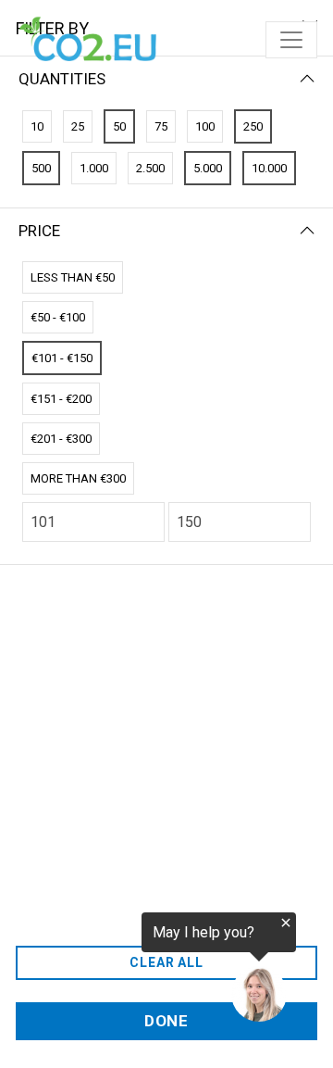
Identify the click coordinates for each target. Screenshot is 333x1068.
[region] (148, 968)
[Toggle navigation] (291, 39)
